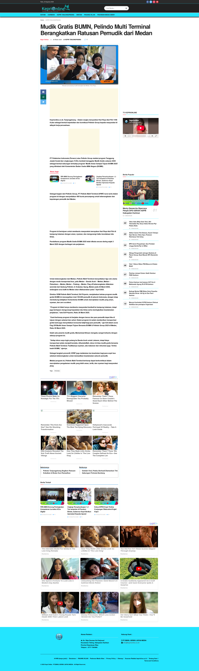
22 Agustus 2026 (67, 183)
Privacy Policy (111, 658)
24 (108, 514)
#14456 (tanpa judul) (60, 658)
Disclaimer (72, 658)
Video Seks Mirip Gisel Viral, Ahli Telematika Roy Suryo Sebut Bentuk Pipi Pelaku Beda (142, 224)
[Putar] (125, 136)
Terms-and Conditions (151, 661)
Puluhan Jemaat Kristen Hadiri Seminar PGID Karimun (142, 274)
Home (42, 20)
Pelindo (57, 371)
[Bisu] (152, 136)
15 (110, 187)
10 (75, 183)
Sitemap (120, 658)
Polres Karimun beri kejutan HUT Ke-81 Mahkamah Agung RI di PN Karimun (142, 283)
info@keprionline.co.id (131, 643)
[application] (141, 128)
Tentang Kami (153, 658)
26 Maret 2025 (57, 39)
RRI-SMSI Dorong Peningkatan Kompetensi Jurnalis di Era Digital (71, 178)
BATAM (43, 15)
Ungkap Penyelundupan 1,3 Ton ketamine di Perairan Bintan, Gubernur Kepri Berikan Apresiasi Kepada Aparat (106, 180)
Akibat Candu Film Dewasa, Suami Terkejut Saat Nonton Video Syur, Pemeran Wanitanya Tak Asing (143, 235)
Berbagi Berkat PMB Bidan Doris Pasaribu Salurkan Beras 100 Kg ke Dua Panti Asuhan (143, 293)
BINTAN (79, 15)
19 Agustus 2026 (102, 187)
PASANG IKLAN (89, 15)
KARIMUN (51, 15)
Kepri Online (44, 39)
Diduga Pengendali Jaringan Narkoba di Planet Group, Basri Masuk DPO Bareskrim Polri (143, 255)
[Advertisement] (84, 102)
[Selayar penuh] (156, 136)
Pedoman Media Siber (106, 15)
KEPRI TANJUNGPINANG (65, 15)
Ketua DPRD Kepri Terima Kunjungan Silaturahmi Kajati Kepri (105, 509)
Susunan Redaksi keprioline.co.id (136, 658)
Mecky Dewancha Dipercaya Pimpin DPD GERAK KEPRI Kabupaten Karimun (135, 210)
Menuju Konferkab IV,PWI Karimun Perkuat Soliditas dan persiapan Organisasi (143, 303)
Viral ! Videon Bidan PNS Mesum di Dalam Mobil (143, 265)
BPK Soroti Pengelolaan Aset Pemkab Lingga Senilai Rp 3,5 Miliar (142, 245)
